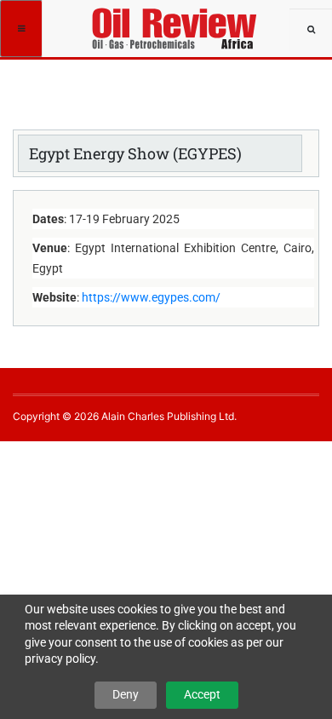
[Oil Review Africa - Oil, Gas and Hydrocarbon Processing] (177, 21)
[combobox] (310, 30)
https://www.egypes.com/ (151, 297)
